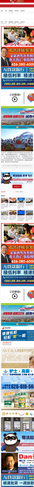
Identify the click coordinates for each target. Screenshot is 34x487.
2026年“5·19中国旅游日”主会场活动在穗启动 (4, 218)
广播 (6, 10)
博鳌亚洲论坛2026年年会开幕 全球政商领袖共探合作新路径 (21, 218)
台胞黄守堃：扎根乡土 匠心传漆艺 (12, 205)
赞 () (18, 186)
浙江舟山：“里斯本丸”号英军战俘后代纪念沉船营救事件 (4, 206)
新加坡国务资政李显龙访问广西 (29, 204)
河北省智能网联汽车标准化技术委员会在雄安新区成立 (20, 206)
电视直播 (11, 10)
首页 (2, 10)
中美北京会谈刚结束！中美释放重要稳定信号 (12, 218)
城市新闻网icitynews (16, 165)
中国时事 (13, 23)
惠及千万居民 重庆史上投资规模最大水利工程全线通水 (29, 218)
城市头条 (23, 10)
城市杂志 (17, 10)
